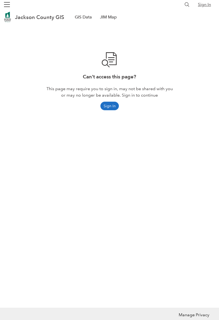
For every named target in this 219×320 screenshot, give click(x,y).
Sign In (204, 4)
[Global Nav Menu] (7, 4)
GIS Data (83, 17)
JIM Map (108, 17)
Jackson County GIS (39, 17)
